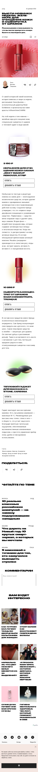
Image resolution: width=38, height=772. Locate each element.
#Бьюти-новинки (6, 451)
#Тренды (4, 453)
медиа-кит (33, 742)
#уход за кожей (12, 453)
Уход (3, 8)
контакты (4, 742)
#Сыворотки (21, 451)
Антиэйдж (5, 37)
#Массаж (14, 451)
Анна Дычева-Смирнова (13, 84)
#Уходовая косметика (8, 456)
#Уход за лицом (22, 453)
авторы (18, 742)
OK (19, 766)
